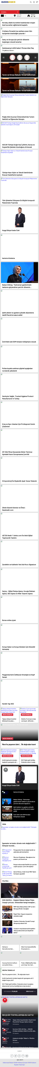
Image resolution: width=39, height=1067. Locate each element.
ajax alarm (20, 1060)
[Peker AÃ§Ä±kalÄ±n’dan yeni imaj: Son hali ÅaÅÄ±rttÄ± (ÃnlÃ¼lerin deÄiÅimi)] (29, 956)
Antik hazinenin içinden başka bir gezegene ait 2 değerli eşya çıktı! (17, 979)
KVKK (29, 1062)
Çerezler (25, 1062)
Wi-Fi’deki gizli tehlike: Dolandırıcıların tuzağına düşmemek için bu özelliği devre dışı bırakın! (17, 985)
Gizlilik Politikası (18, 1062)
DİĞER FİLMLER (30, 991)
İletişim (11, 1062)
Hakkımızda (6, 1062)
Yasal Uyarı (22, 1064)
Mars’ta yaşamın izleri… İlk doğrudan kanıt (15, 974)
